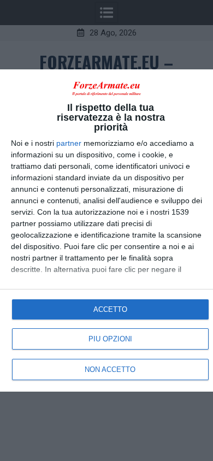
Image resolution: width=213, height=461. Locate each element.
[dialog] (106, 230)
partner (68, 143)
